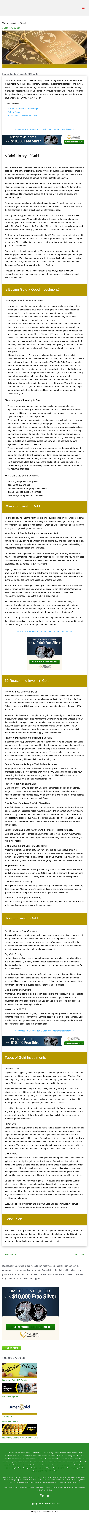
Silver (10, 1487)
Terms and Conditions (50, 1511)
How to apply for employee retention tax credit (17, 1477)
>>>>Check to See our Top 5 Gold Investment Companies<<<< (44, 129)
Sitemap (68, 1487)
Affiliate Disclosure (78, 1487)
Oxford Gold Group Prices (33, 1482)
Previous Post (10, 1254)
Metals (37, 1487)
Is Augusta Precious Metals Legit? (23, 109)
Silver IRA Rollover (48, 1482)
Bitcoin (15, 1487)
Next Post (80, 1254)
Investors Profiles (45, 1487)
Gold (6, 1487)
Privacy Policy (36, 1511)
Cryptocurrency (23, 1487)
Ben (37, 74)
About (63, 1487)
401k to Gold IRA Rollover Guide (65, 1482)
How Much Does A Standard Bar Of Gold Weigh (47, 1480)
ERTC (79, 1482)
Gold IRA (7, 28)
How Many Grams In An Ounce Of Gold (63, 1477)
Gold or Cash (14, 112)
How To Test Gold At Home (41, 1477)
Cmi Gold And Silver (25, 1480)
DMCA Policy (41, 1490)
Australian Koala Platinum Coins (22, 116)
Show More (12, 1347)
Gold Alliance (20, 1482)
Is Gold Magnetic (12, 1480)
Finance (31, 1487)
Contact (49, 1490)
